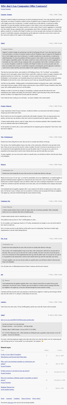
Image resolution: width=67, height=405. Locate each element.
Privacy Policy (36, 398)
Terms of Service (26, 398)
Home (2, 398)
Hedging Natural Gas (7, 387)
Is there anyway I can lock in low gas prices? (15, 371)
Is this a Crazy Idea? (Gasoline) (11, 354)
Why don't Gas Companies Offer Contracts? (24, 6)
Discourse (10, 402)
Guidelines (17, 398)
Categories (9, 398)
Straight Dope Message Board (9, 2)
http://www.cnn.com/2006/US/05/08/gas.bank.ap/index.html (17, 320)
